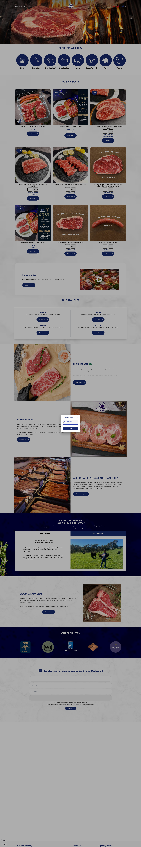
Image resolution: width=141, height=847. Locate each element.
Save (70, 428)
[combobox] (70, 423)
